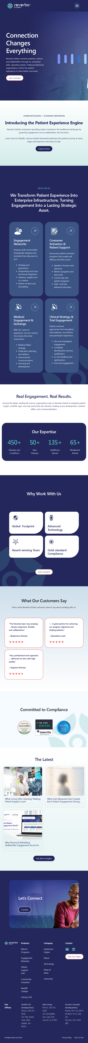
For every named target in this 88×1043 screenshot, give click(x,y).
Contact (24, 909)
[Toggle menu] (77, 5)
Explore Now (44, 148)
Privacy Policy (67, 1037)
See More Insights (44, 858)
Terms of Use (78, 1037)
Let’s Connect (15, 78)
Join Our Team (74, 956)
